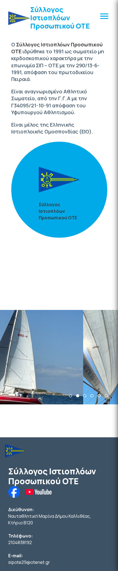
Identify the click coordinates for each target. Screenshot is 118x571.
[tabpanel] (59, 357)
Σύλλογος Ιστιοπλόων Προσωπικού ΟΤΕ (60, 18)
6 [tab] (106, 395)
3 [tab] (84, 395)
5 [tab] (99, 395)
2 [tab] (77, 395)
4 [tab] (91, 395)
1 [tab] (70, 395)
